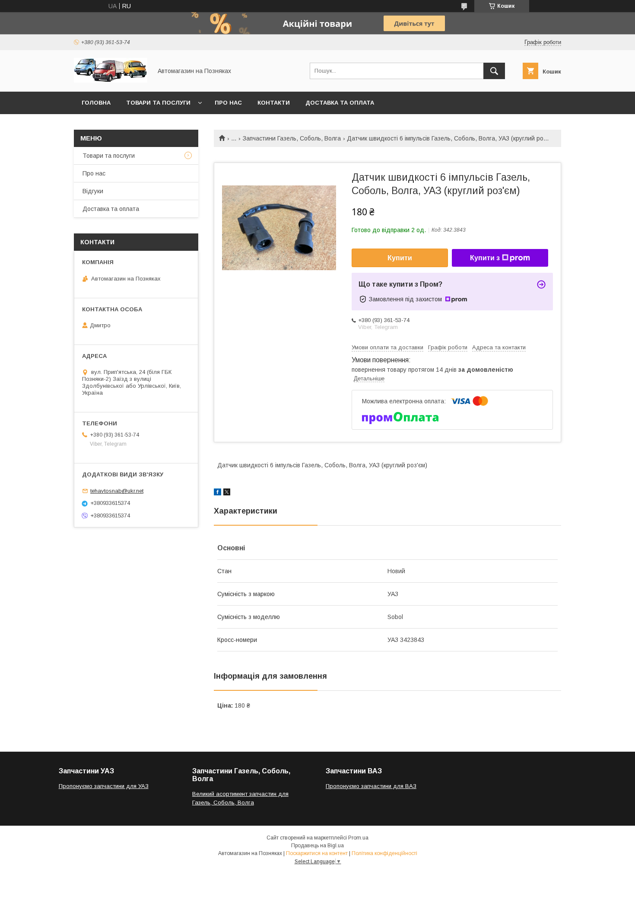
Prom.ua (358, 838)
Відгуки (93, 191)
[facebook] (217, 493)
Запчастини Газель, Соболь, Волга (292, 138)
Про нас (228, 102)
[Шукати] (494, 71)
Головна (96, 102)
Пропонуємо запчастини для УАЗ (104, 786)
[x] (226, 493)
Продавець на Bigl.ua (317, 846)
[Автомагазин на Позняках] (110, 80)
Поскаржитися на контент (317, 853)
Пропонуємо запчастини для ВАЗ (371, 786)
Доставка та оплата (339, 102)
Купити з (485, 258)
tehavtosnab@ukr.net (116, 491)
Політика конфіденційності (384, 853)
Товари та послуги (158, 102)
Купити (399, 258)
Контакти (273, 102)
